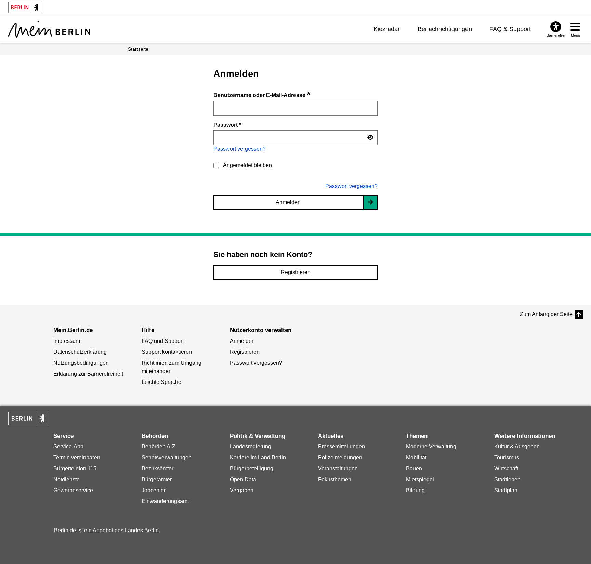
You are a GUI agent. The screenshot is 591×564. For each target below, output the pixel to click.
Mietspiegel (420, 479)
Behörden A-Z (158, 446)
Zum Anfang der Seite (546, 314)
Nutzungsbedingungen (81, 363)
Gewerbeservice (73, 490)
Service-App (68, 446)
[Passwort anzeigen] (370, 138)
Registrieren (296, 272)
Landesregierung (250, 446)
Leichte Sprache (161, 382)
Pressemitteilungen (341, 446)
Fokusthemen (334, 479)
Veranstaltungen (338, 468)
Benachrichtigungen (445, 29)
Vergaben (241, 490)
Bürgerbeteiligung (251, 468)
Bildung (415, 490)
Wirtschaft (506, 468)
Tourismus (506, 457)
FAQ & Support (510, 29)
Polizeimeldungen (340, 457)
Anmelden (288, 202)
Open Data (243, 479)
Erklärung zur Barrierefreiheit (88, 374)
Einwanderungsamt (165, 501)
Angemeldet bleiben (247, 165)
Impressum (66, 341)
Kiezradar (386, 29)
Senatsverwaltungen (167, 457)
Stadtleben (507, 479)
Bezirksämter (157, 468)
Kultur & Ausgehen (517, 446)
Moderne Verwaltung (431, 446)
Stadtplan (505, 490)
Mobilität (416, 457)
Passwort (227, 125)
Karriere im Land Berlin (258, 457)
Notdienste (66, 479)
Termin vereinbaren (76, 457)
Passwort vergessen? (239, 149)
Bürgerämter (157, 479)
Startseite (138, 49)
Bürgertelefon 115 (74, 468)
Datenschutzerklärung (80, 352)
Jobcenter (154, 490)
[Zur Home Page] (49, 29)
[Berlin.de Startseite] (28, 418)
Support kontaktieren (167, 352)
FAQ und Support (163, 341)
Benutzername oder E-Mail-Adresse (262, 95)
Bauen (414, 468)
